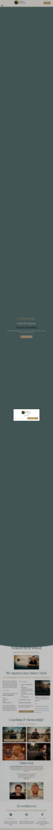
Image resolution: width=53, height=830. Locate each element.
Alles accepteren (33, 418)
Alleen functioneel (21, 418)
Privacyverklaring (26, 416)
